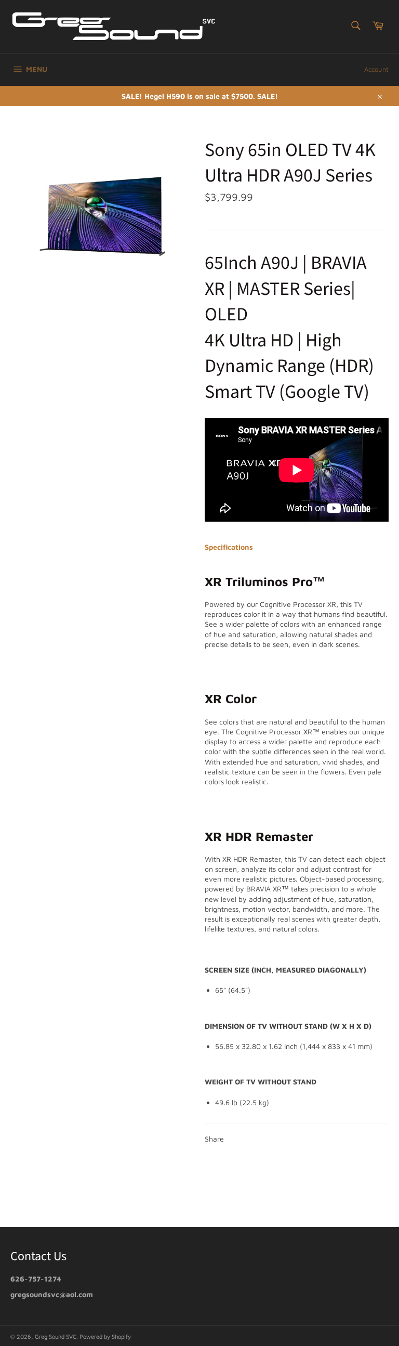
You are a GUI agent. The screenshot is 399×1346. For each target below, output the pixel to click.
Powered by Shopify (105, 1336)
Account (376, 69)
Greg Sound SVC (55, 1336)
